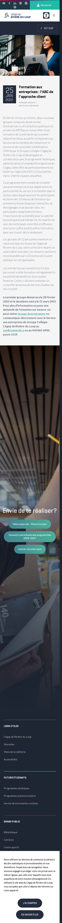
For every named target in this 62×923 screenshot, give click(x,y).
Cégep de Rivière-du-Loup (17, 736)
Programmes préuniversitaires (20, 795)
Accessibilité (10, 759)
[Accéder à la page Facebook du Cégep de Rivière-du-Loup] (9, 3)
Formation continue (27, 102)
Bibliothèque (10, 832)
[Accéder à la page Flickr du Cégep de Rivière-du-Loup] (20, 3)
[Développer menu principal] (54, 15)
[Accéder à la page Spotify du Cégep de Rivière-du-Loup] (15, 7)
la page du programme (31, 313)
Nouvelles (9, 744)
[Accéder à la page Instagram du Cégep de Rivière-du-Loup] (26, 3)
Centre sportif (11, 847)
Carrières (9, 839)
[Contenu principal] (30, 183)
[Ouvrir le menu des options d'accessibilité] (46, 15)
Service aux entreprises (29, 105)
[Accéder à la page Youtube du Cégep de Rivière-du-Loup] (4, 3)
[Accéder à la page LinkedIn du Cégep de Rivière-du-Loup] (15, 3)
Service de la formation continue (21, 803)
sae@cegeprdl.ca (13, 330)
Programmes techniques (16, 788)
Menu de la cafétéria (14, 751)
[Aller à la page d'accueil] (17, 15)
